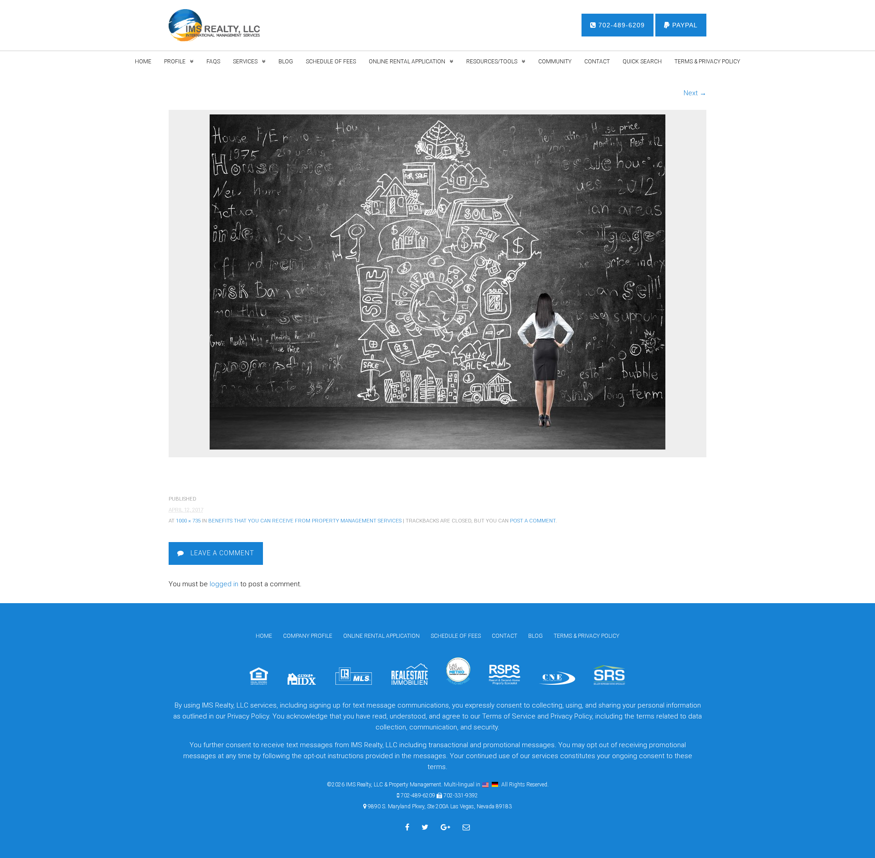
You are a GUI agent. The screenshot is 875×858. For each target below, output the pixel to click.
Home (143, 61)
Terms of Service (508, 716)
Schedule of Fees (331, 61)
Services (245, 61)
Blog (285, 61)
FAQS (213, 61)
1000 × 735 (188, 520)
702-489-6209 (620, 25)
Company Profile (307, 636)
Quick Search (642, 61)
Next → (695, 93)
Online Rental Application (407, 61)
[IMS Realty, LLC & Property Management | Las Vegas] (214, 25)
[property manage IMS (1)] (437, 447)
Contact (597, 61)
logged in (224, 584)
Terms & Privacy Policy (707, 61)
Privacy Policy (571, 716)
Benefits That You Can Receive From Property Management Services (304, 520)
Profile (174, 61)
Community (554, 61)
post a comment (533, 520)
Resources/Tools (491, 61)
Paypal (684, 25)
